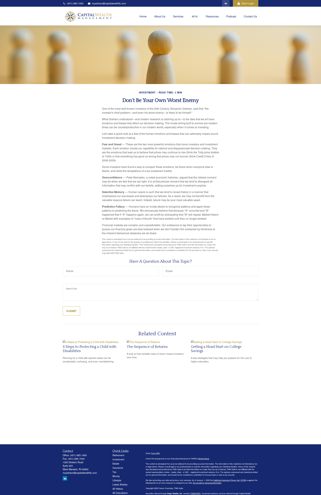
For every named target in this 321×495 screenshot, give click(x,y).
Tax (114, 472)
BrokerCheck (203, 458)
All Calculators (120, 492)
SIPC (198, 493)
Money (116, 476)
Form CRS (155, 453)
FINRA (193, 493)
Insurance (118, 467)
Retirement (118, 455)
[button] (143, 16)
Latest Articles (120, 484)
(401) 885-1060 (75, 3)
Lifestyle (117, 480)
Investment (118, 459)
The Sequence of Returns (147, 347)
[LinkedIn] (226, 3)
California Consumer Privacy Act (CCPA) (229, 480)
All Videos (118, 488)
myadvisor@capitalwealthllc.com (109, 3)
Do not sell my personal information (207, 482)
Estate (116, 463)
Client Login (247, 3)
